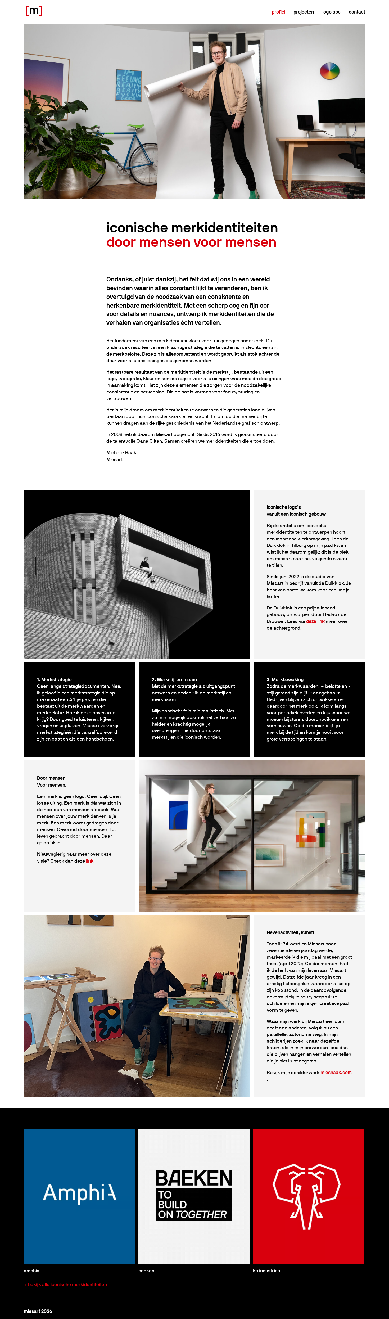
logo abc (331, 12)
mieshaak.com (336, 1072)
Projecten (303, 12)
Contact (357, 12)
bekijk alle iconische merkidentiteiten (67, 1284)
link (89, 861)
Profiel (278, 12)
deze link (315, 621)
